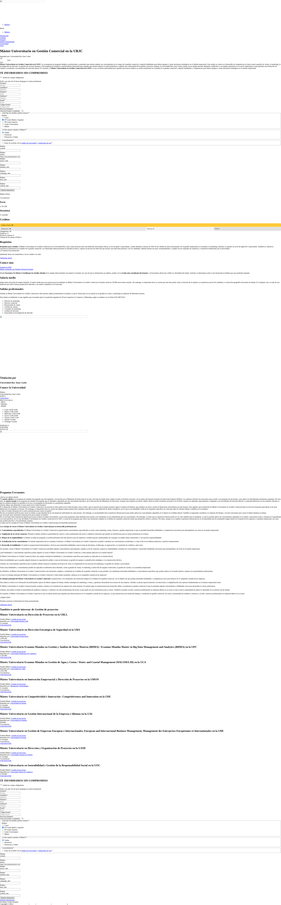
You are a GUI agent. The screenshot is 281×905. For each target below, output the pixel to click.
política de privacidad (28, 143)
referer (2, 154)
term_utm (3, 179)
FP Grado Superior (10, 122)
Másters (7, 25)
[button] (140, 28)
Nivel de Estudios (6, 109)
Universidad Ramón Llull (19, 621)
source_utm (4, 161)
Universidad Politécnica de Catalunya (23, 653)
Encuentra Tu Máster (21, 904)
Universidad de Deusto (18, 703)
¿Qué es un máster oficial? (9, 497)
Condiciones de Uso (43, 904)
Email (2, 100)
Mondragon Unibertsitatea (19, 686)
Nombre (3, 83)
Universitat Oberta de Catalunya (21, 772)
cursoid (2, 148)
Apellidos (4, 87)
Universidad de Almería (18, 720)
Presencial (8, 135)
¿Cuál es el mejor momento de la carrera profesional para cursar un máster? (26, 511)
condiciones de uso (44, 143)
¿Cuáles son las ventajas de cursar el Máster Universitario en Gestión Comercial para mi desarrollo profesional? (38, 523)
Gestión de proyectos (18, 619)
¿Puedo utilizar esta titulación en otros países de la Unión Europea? (23, 505)
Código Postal (5, 105)
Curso (6, 118)
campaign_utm (5, 173)
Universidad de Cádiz (17, 669)
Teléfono (3, 96)
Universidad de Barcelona (19, 636)
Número (3, 92)
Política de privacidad (59, 904)
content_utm (4, 186)
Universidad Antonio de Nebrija (21, 755)
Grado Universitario (11, 124)
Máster (6, 126)
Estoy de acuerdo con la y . (28, 143)
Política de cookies (74, 904)
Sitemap (32, 904)
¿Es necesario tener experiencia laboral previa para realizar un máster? (24, 515)
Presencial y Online (11, 137)
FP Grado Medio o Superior (14, 120)
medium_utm (4, 167)
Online (7, 133)
